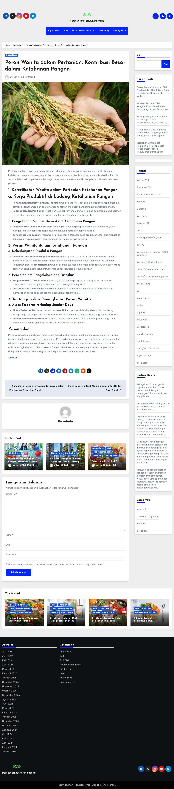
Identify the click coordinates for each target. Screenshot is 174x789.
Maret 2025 (8, 708)
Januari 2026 (9, 677)
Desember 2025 (10, 682)
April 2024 (7, 743)
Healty (13, 612)
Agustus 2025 (9, 699)
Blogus (95, 785)
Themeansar (108, 785)
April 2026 (7, 664)
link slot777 (142, 319)
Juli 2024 (7, 734)
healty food (119, 31)
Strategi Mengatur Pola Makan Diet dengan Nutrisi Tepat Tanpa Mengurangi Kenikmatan (153, 119)
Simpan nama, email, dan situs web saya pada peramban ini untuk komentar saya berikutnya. (55, 564)
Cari (139, 55)
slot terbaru (143, 327)
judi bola (141, 201)
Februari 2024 (9, 747)
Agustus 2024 (9, 730)
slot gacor (142, 216)
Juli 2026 (7, 651)
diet (66, 31)
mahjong (141, 209)
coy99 (140, 387)
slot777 (140, 245)
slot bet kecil (143, 283)
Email (9, 545)
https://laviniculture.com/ (150, 269)
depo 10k (141, 312)
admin (16, 77)
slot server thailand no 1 (149, 262)
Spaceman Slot (144, 187)
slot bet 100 (143, 180)
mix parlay (142, 531)
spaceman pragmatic (148, 516)
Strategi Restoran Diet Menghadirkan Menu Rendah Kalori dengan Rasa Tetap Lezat (153, 106)
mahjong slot (143, 298)
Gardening (103, 31)
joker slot (141, 509)
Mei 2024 (7, 738)
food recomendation (83, 31)
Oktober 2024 (9, 725)
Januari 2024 (9, 751)
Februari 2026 (9, 673)
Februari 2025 (9, 712)
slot (139, 230)
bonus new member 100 (149, 194)
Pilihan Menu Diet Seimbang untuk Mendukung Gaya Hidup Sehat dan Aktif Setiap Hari (152, 132)
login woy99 (143, 223)
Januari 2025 (9, 716)
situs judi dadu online (148, 348)
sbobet (140, 305)
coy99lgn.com (144, 355)
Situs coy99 (143, 441)
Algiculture (54, 31)
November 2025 (10, 686)
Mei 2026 (7, 660)
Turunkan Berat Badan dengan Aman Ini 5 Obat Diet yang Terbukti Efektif (23, 462)
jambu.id (13, 357)
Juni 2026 (7, 656)
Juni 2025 (7, 703)
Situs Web (11, 554)
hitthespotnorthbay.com (149, 237)
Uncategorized (67, 682)
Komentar (11, 494)
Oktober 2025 (9, 690)
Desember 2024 (10, 721)
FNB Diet (21, 605)
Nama (9, 535)
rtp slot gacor (144, 341)
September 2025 (11, 695)
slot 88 (140, 403)
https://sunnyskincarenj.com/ (152, 276)
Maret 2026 (8, 669)
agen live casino (145, 334)
